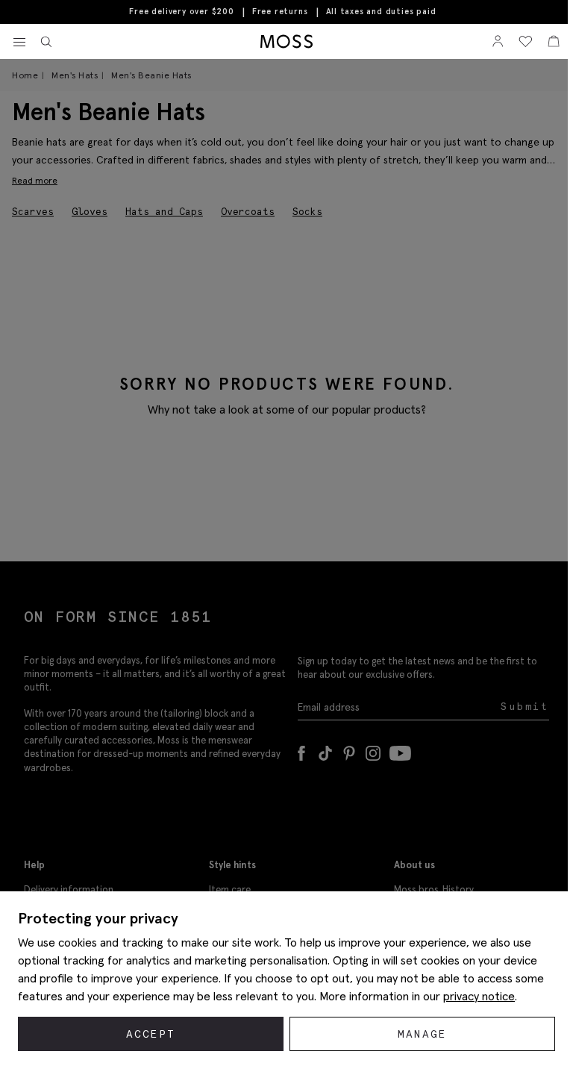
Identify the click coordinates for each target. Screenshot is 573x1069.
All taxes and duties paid (381, 11)
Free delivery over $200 (181, 11)
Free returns (280, 11)
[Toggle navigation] (19, 42)
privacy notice (479, 995)
